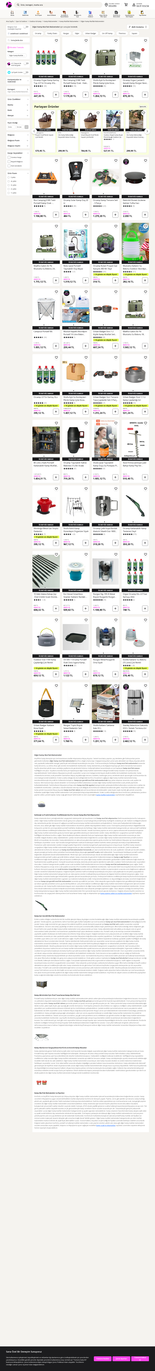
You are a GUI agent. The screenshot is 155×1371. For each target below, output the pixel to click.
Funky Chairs (52, 33)
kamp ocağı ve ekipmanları (106, 1125)
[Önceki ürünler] (34, 131)
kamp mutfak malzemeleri (105, 795)
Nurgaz (66, 33)
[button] (73, 73)
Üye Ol (138, 6)
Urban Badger (90, 33)
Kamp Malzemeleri (50, 21)
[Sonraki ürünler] (147, 131)
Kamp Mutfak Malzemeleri (69, 21)
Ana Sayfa (10, 21)
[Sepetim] (126, 5)
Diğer (77, 33)
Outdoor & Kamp (35, 21)
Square (134, 33)
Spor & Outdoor (21, 21)
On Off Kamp (107, 33)
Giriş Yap (145, 6)
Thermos (122, 33)
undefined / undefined (19, 33)
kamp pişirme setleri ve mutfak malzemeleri (116, 893)
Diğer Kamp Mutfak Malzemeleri (92, 21)
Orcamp (38, 33)
